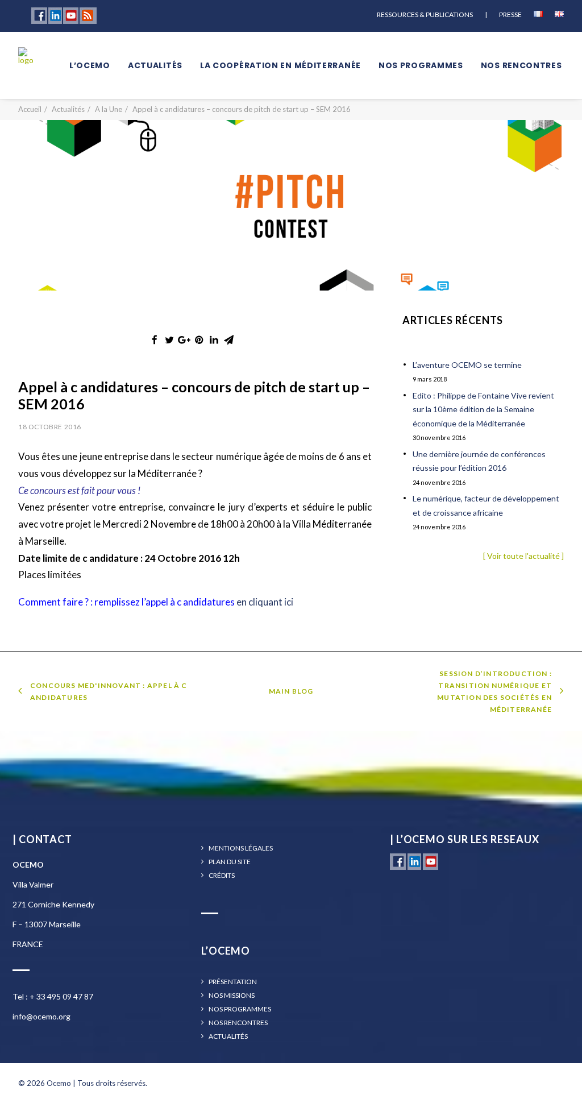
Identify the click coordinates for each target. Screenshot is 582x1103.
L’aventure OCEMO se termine (467, 365)
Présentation (233, 982)
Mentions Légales (241, 848)
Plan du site (230, 862)
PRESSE (510, 14)
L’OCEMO (89, 65)
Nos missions (232, 996)
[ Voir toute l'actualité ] (523, 556)
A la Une (108, 109)
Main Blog (291, 691)
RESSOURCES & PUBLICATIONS (425, 14)
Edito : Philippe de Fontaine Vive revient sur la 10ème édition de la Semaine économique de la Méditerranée (483, 409)
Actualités (155, 65)
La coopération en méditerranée (280, 65)
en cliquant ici (264, 602)
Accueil (29, 109)
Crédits (222, 876)
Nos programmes (421, 65)
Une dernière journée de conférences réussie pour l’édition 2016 (479, 461)
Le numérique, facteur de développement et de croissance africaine (486, 505)
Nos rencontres (521, 65)
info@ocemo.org (41, 1016)
